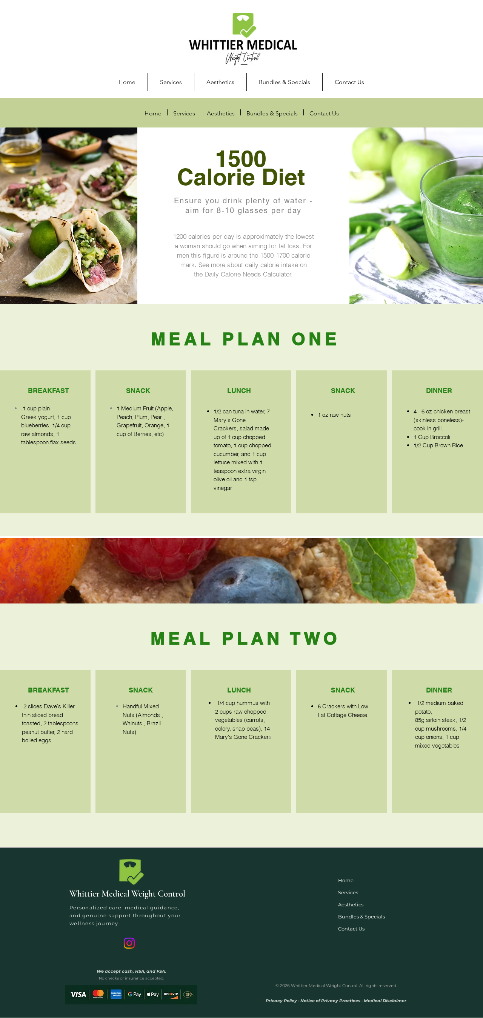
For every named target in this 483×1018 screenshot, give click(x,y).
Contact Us (351, 929)
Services (348, 892)
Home (346, 880)
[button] (171, 82)
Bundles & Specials (361, 917)
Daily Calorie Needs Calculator (248, 274)
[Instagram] (129, 943)
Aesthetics (350, 904)
